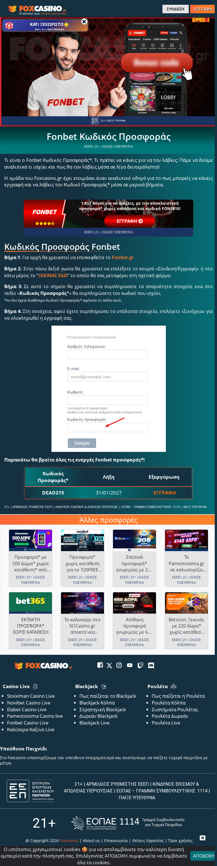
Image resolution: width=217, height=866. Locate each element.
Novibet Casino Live (29, 702)
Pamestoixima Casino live (35, 716)
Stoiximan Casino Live (31, 696)
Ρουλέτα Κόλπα (168, 702)
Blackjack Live (94, 722)
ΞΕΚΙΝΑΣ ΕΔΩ (53, 275)
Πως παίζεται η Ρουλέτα (178, 696)
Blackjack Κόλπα (97, 702)
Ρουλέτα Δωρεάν (170, 716)
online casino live (53, 13)
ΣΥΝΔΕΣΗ (176, 9)
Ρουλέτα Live (166, 722)
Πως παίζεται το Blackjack (107, 696)
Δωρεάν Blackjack (98, 716)
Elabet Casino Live (27, 709)
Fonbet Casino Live (28, 722)
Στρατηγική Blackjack (102, 709)
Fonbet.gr (123, 257)
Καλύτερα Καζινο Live (31, 729)
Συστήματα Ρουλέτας (175, 709)
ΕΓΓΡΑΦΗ (203, 9)
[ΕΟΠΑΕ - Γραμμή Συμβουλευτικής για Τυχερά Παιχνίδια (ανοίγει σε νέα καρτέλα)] (128, 823)
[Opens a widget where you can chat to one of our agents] (190, 853)
